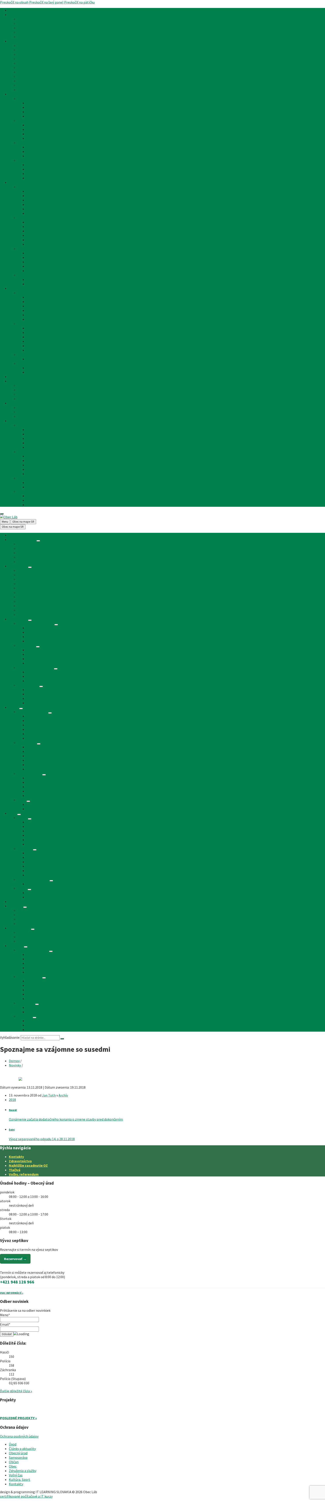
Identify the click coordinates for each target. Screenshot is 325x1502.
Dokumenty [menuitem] (26, 120)
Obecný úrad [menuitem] (18, 41)
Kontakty (16, 1156)
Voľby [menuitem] (22, 275)
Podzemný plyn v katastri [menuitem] (46, 359)
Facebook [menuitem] (25, 491)
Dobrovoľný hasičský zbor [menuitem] (46, 319)
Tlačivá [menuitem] (23, 89)
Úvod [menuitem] (12, 10)
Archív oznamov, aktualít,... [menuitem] (47, 372)
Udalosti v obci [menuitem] (29, 416)
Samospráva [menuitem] (18, 94)
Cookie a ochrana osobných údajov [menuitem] (52, 465)
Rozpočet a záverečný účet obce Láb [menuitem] (54, 147)
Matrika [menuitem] (23, 50)
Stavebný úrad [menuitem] (28, 28)
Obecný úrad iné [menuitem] (30, 248)
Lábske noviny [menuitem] (37, 310)
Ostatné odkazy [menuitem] (30, 451)
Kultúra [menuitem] (23, 407)
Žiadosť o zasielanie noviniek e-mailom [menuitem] (56, 482)
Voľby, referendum (24, 1174)
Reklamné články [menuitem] (31, 36)
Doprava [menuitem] (33, 209)
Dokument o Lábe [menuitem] (40, 315)
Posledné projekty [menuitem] (40, 164)
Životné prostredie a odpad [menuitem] (38, 63)
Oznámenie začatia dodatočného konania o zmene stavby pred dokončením (66, 1119)
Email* (5, 1324)
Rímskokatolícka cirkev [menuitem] (44, 204)
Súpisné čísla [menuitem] (27, 81)
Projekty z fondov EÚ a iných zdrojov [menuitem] (54, 173)
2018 (12, 1099)
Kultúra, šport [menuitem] (19, 403)
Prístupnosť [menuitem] (35, 469)
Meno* (5, 1315)
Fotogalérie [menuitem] (35, 350)
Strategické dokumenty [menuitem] (35, 142)
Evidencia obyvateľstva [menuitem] (35, 54)
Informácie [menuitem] (26, 478)
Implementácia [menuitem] (38, 473)
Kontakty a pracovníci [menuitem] (43, 429)
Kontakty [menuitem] (16, 420)
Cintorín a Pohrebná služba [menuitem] (47, 213)
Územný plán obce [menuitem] (40, 151)
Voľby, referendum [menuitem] (40, 279)
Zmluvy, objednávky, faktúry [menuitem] (47, 138)
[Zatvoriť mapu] (2, 513)
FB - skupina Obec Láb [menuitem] (43, 500)
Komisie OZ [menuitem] (35, 111)
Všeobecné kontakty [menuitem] (33, 425)
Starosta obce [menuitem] (37, 103)
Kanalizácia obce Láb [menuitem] (42, 169)
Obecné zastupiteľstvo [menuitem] (44, 107)
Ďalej (12, 1129)
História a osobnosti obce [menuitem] (46, 328)
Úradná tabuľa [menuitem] (28, 19)
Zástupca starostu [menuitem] (40, 443)
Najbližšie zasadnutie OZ (28, 1165)
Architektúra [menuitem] (36, 337)
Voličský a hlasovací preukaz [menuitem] (48, 284)
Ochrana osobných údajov (19, 1436)
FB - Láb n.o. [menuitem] (36, 504)
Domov (14, 1061)
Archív (63, 1095)
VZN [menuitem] (30, 125)
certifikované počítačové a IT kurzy (26, 1496)
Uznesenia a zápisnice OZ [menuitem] (46, 134)
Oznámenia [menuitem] (26, 23)
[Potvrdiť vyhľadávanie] (62, 1038)
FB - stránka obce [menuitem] (40, 496)
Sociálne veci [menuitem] (27, 59)
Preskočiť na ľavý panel (46, 2)
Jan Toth (49, 1095)
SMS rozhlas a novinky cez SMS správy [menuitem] (55, 487)
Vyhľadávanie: (10, 1037)
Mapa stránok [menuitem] (37, 460)
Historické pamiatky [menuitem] (42, 341)
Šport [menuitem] (22, 412)
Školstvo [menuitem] (33, 195)
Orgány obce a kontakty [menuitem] (36, 98)
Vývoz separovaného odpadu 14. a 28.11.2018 (42, 1139)
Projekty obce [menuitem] (28, 160)
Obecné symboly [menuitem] (39, 301)
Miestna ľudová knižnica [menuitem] (44, 200)
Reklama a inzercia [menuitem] (41, 456)
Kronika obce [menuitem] (36, 332)
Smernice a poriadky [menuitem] (42, 129)
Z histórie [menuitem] (25, 323)
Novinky (15, 1065)
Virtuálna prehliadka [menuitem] (42, 447)
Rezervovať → (15, 1259)
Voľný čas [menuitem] (16, 381)
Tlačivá (14, 1170)
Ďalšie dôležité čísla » (16, 1391)
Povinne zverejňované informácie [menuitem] (43, 85)
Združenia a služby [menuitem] (22, 376)
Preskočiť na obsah (14, 2)
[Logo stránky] (8, 517)
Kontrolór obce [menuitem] (38, 116)
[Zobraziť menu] (38, 540)
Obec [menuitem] (13, 288)
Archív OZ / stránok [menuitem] (41, 368)
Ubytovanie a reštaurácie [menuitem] (36, 398)
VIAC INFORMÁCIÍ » (11, 1293)
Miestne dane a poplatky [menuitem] (36, 72)
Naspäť (13, 1110)
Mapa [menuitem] (31, 306)
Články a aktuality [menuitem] (22, 14)
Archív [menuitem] (22, 32)
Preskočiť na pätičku (79, 2)
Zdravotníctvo (20, 1161)
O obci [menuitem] (22, 292)
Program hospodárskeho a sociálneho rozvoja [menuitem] (61, 156)
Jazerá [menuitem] (23, 390)
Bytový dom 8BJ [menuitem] (39, 178)
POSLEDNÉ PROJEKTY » (18, 1418)
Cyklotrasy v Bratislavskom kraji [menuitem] (42, 394)
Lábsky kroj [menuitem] (35, 345)
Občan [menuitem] (14, 182)
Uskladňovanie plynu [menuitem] (33, 354)
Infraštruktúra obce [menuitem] (33, 187)
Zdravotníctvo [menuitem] (37, 191)
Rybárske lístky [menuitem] (29, 67)
